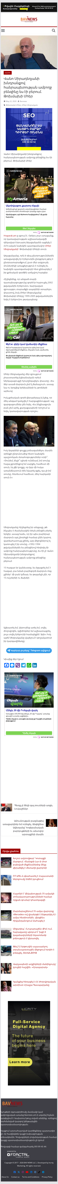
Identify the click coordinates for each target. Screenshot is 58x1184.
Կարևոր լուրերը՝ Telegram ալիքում (30, 650)
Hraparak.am (10, 235)
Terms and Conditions (30, 1177)
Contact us (15, 1177)
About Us (5, 1177)
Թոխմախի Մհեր (13, 105)
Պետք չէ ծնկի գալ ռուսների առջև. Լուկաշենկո (33, 807)
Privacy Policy (47, 1177)
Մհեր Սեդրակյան (30, 105)
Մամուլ (8, 73)
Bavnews (23, 101)
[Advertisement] (29, 503)
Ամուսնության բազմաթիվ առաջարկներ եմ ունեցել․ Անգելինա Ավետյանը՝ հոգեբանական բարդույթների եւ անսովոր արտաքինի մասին (23, 827)
